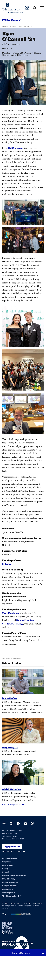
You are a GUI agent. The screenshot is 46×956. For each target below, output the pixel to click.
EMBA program (15, 148)
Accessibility (37, 903)
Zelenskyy (18, 623)
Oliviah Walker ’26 (11, 789)
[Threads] (32, 824)
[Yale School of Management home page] (12, 8)
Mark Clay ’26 (9, 698)
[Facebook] (18, 824)
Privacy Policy (26, 903)
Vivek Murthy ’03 (10, 613)
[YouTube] (25, 824)
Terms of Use (15, 903)
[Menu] (42, 7)
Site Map (5, 903)
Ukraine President (25, 620)
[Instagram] (4, 824)
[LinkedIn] (11, 824)
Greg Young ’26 (10, 747)
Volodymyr (7, 623)
